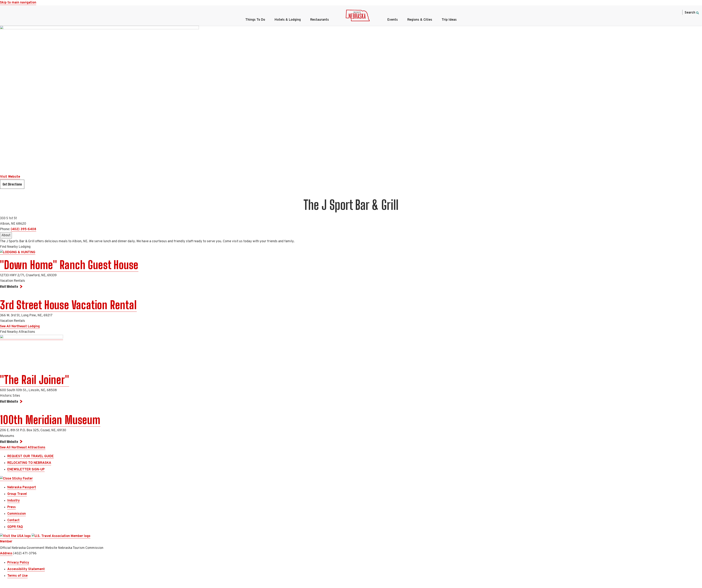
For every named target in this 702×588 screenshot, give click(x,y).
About (5, 235)
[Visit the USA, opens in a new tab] (16, 536)
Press (11, 507)
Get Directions (12, 184)
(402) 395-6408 (23, 229)
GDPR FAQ (15, 527)
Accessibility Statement (26, 569)
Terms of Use (17, 576)
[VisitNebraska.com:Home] (357, 16)
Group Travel (17, 494)
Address (6, 553)
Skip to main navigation (18, 3)
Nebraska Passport (21, 487)
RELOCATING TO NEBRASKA (29, 463)
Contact (13, 520)
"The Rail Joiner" (34, 379)
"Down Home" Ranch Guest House (69, 264)
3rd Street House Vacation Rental (68, 305)
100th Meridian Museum (50, 419)
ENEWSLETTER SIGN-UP (26, 469)
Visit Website (10, 177)
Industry (13, 501)
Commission (16, 514)
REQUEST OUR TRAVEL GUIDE (30, 456)
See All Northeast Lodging (20, 326)
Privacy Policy (18, 563)
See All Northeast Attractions (22, 447)
